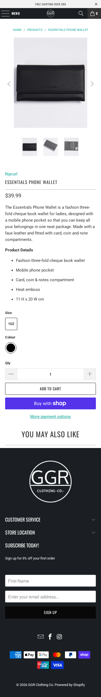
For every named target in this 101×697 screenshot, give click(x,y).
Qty (8, 363)
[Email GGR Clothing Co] (41, 637)
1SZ (11, 324)
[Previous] (9, 84)
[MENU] (2, 13)
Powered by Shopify (70, 685)
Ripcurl (11, 174)
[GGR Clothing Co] (50, 13)
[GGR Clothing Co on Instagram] (59, 637)
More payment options (50, 416)
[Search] (81, 13)
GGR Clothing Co (40, 685)
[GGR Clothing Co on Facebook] (50, 637)
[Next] (92, 84)
